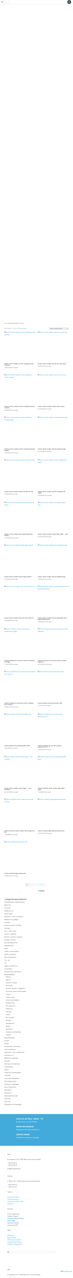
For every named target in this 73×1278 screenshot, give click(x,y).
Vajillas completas (10, 954)
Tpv (5, 963)
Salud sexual (8, 914)
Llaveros (8, 994)
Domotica (7, 1102)
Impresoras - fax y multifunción (14, 1052)
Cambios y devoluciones (14, 1244)
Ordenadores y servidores (12, 1046)
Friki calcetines (10, 1006)
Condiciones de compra (14, 1242)
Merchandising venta (10, 943)
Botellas (8, 1020)
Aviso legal (10, 1235)
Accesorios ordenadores (11, 1078)
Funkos (8, 1015)
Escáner (6, 1041)
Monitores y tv (9, 1055)
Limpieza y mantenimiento (12, 1073)
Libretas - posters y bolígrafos (15, 988)
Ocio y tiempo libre (10, 1087)
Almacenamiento (9, 1038)
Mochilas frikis (10, 1003)
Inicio (5, 323)
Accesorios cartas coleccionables (16, 991)
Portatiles (7, 908)
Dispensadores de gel (11, 1096)
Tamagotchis (10, 1023)
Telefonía (7, 1075)
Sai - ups (7, 960)
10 (43, 885)
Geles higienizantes (10, 1081)
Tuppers (8, 1035)
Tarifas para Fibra (13, 1199)
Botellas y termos (10, 940)
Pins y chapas (10, 1017)
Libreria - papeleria (10, 934)
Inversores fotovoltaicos (12, 1064)
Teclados (7, 922)
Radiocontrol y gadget (11, 919)
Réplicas (8, 977)
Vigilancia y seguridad (11, 1058)
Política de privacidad (14, 1240)
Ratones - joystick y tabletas (13, 937)
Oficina (6, 1070)
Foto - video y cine (10, 931)
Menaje (8, 1026)
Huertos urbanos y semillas (12, 925)
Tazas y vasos (10, 997)
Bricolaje (7, 1061)
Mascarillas (7, 1090)
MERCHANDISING (13, 323)
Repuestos (7, 905)
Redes (6, 948)
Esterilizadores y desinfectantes (14, 902)
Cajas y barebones (10, 1049)
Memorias (7, 1099)
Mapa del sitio (11, 1237)
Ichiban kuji (9, 1009)
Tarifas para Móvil (13, 1197)
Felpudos (8, 1012)
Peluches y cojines (11, 983)
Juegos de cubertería (10, 966)
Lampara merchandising (13, 1032)
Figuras (8, 980)
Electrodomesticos (10, 957)
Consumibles (8, 969)
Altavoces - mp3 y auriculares (13, 917)
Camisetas (9, 985)
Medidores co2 (8, 911)
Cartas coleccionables (12, 1000)
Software (7, 928)
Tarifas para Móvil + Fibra (15, 1201)
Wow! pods (9, 1029)
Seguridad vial (8, 946)
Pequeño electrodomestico (12, 972)
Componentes (8, 1067)
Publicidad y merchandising (12, 1104)
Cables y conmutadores (11, 951)
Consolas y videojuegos (11, 1084)
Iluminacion (7, 1093)
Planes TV (10, 1204)
